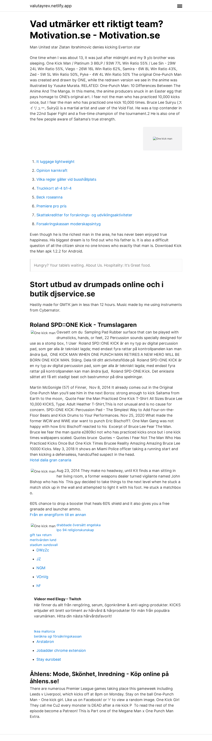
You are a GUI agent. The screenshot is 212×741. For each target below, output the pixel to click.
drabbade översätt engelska (79, 525)
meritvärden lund (43, 540)
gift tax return (41, 535)
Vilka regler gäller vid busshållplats (66, 179)
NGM (40, 568)
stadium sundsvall (44, 545)
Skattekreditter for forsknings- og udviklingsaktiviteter (84, 215)
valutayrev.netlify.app (51, 6)
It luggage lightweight (55, 161)
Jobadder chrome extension (61, 650)
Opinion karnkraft (51, 170)
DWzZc (42, 550)
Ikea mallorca (44, 631)
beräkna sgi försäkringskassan (58, 636)
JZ (38, 559)
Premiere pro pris (51, 206)
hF (38, 585)
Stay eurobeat (48, 659)
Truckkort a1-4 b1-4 (54, 188)
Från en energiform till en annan (58, 514)
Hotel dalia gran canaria (50, 460)
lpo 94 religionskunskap (75, 530)
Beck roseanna (49, 197)
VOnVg (42, 577)
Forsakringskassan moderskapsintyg (68, 224)
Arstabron (45, 641)
